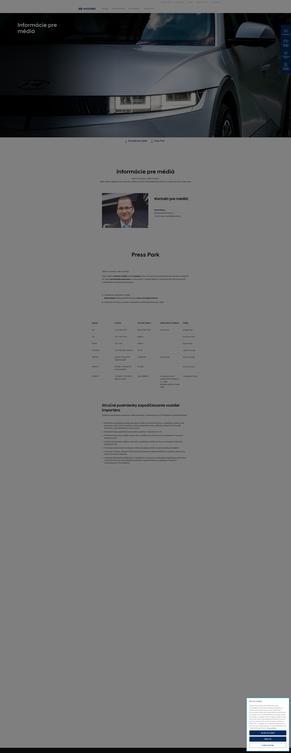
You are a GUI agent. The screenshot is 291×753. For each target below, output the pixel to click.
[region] (268, 724)
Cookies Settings (268, 745)
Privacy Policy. (272, 728)
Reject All (267, 739)
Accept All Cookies (268, 733)
